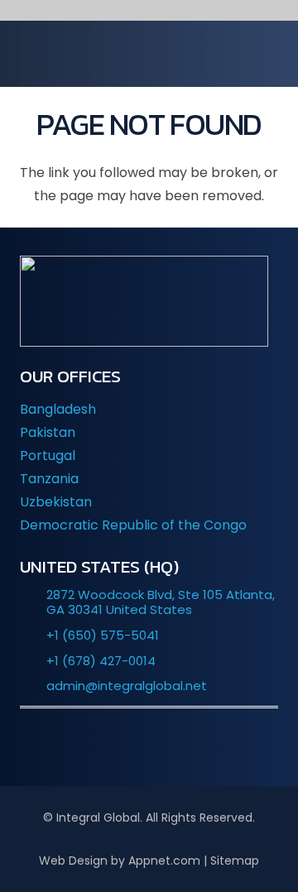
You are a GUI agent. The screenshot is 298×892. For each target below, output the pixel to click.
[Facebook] (149, 745)
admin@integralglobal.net (126, 685)
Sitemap (234, 860)
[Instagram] (198, 745)
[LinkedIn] (99, 745)
